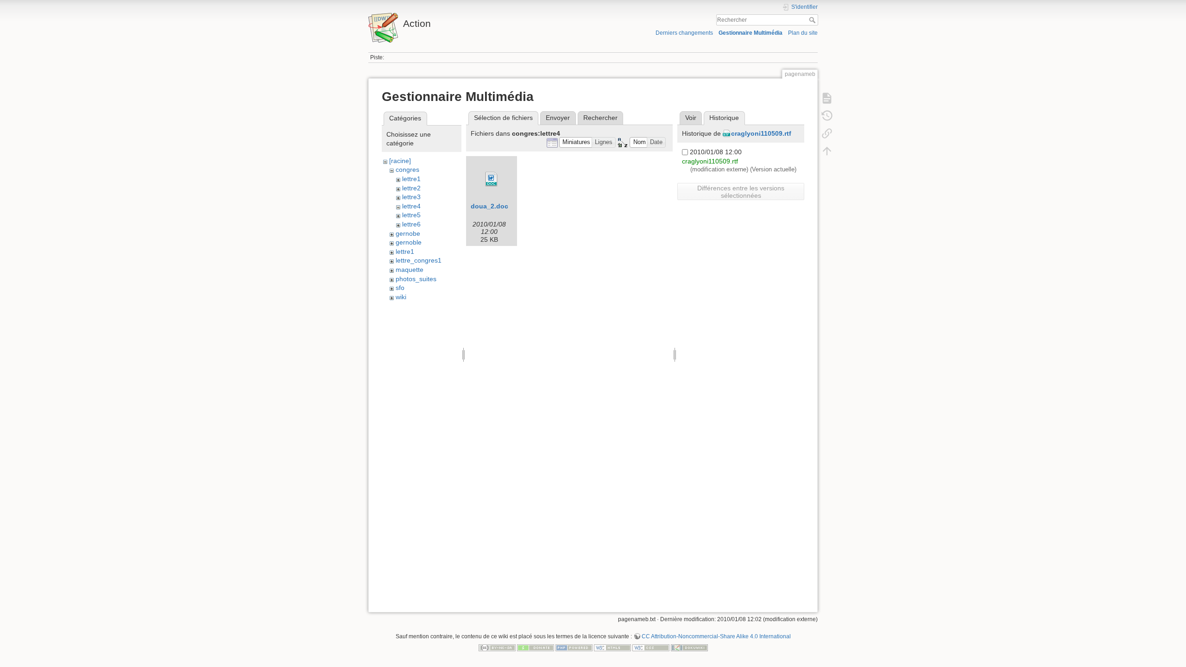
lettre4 (411, 206)
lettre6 (411, 224)
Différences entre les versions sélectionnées (740, 191)
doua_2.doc (489, 206)
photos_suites (416, 279)
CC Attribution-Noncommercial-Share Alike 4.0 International (716, 636)
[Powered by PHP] (574, 647)
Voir (690, 117)
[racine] (400, 160)
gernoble (409, 242)
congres (407, 169)
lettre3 (411, 197)
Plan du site (803, 33)
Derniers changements (684, 33)
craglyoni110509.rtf (761, 133)
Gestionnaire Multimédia (750, 33)
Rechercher (813, 20)
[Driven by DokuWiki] (689, 647)
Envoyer (558, 117)
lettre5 (411, 215)
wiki (401, 297)
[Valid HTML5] (612, 647)
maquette (409, 269)
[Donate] (535, 647)
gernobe (408, 233)
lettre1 (411, 178)
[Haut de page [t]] (827, 151)
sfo (400, 287)
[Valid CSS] (650, 647)
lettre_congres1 (419, 260)
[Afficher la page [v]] (827, 98)
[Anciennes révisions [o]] (827, 116)
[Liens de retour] (827, 133)
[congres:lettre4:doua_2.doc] (491, 179)
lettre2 (411, 188)
